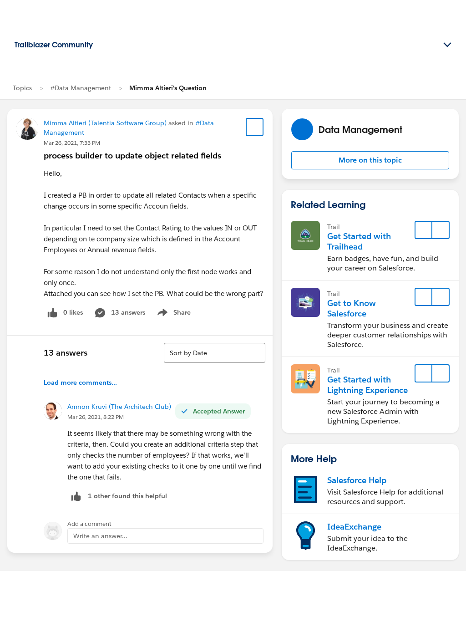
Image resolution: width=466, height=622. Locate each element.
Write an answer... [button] (100, 536)
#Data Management (80, 88)
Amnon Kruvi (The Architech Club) (119, 407)
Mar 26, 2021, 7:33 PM (72, 143)
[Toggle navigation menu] (447, 45)
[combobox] (214, 353)
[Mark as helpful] (76, 496)
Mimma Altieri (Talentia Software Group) (105, 123)
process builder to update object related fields (132, 155)
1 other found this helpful (127, 496)
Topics (22, 88)
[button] (370, 160)
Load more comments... (80, 382)
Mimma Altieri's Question (168, 88)
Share (172, 314)
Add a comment (89, 524)
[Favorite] (255, 127)
